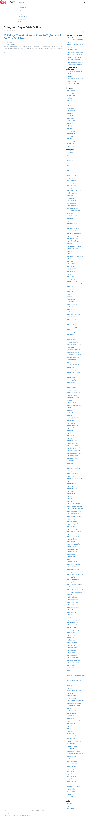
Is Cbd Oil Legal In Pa (72, 518)
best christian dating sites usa (74, 220)
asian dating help (72, 200)
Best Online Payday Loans (73, 235)
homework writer (71, 491)
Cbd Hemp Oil (71, 301)
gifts (69, 465)
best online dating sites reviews (74, 233)
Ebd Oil (69, 407)
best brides (70, 218)
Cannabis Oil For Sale (72, 279)
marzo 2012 (70, 123)
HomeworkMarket (72, 493)
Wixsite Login (71, 758)
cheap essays (71, 334)
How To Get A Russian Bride (74, 505)
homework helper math (73, 486)
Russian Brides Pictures (73, 657)
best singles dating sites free (74, 241)
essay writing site (72, 427)
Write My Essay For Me (72, 773)
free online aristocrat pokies (74, 450)
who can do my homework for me (75, 753)
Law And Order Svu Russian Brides (75, 528)
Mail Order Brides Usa (72, 551)
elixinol (69, 408)
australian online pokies (73, 215)
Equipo (19, 5)
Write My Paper (71, 778)
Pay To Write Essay (72, 612)
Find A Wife (70, 438)
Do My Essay (71, 404)
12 (68, 157)
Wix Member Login (72, 756)
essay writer (70, 415)
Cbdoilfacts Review (72, 319)
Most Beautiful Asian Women (74, 564)
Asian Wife (70, 213)
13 (68, 158)
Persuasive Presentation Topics (74, 619)
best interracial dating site (73, 228)
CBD (69, 294)
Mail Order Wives (71, 554)
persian (70, 614)
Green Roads (71, 471)
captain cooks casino (73, 281)
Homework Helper (72, 485)
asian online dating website (74, 210)
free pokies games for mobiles (74, 453)
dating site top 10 (72, 387)
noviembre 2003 (71, 141)
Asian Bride (70, 195)
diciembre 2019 (71, 90)
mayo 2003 (70, 145)
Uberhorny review (71, 716)
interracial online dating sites (74, 516)
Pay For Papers (71, 605)
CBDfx (69, 312)
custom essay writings (73, 374)
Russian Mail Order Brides (73, 662)
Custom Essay (71, 367)
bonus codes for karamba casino (75, 256)
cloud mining (71, 346)
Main (69, 557)
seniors (69, 670)
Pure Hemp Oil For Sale (73, 634)
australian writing (72, 216)
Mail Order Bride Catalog (73, 543)
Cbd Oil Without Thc (72, 304)
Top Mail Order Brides (72, 702)
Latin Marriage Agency (73, 523)
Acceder (70, 803)
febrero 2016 (70, 116)
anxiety (69, 187)
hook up (70, 495)
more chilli (70, 562)
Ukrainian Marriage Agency (74, 720)
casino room (71, 291)
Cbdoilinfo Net (71, 321)
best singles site (71, 243)
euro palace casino (72, 432)
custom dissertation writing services (76, 365)
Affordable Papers (72, 180)
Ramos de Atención (22, 7)
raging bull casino (72, 639)
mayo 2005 (70, 138)
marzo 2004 (70, 140)
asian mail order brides (73, 208)
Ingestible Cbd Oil (72, 509)
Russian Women (71, 665)
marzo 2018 (70, 113)
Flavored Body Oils (72, 442)
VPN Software (71, 733)
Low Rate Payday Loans (73, 538)
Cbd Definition (71, 296)
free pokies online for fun (73, 455)
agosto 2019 (71, 97)
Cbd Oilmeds (71, 306)
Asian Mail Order (71, 207)
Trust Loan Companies (73, 710)
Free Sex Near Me (71, 456)
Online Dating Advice (72, 577)
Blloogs (70, 251)
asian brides (71, 197)
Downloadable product (77, 84)
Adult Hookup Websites (73, 178)
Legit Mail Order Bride (72, 529)
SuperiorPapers (71, 692)
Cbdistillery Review (72, 316)
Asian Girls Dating (72, 205)
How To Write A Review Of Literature (75, 508)
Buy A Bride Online (11, 44)
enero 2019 (70, 107)
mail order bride (71, 541)
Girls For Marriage (72, 466)
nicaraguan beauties (72, 567)
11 (68, 155)
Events (69, 433)
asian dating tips (72, 203)
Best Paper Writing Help (73, 238)
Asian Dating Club (72, 198)
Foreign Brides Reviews (73, 443)
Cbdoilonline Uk (71, 324)
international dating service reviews (75, 513)
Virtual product (76, 83)
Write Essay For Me (72, 764)
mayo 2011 (70, 128)
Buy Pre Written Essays (73, 274)
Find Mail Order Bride (72, 440)
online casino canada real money (75, 574)
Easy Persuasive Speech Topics (74, 405)
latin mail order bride (72, 521)
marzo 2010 (70, 136)
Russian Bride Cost (72, 650)
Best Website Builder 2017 (73, 245)
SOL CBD (70, 685)
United (69, 728)
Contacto (20, 9)
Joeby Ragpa (71, 71)
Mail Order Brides (71, 548)
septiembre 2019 (71, 95)
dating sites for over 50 (73, 390)
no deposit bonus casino (73, 569)
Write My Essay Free (72, 776)
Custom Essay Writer (72, 370)
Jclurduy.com (15, 815)
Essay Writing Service (72, 423)
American (70, 182)
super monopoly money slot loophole (76, 690)
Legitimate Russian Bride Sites (74, 531)
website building (71, 736)
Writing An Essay (71, 789)
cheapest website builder (73, 337)
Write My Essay (71, 771)
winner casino (71, 755)
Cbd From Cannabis (72, 298)
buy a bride (70, 261)
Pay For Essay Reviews (73, 602)
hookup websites (71, 500)
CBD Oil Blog (71, 303)
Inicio (19, 0)
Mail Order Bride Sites (72, 546)
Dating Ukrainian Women (73, 397)
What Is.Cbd (71, 748)
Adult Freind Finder (72, 175)
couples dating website (73, 360)
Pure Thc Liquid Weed (72, 635)
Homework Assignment (73, 483)
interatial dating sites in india (74, 511)
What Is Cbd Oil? (71, 743)
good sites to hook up (72, 470)
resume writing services (73, 649)
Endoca (70, 410)
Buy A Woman (71, 264)
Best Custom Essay (72, 221)
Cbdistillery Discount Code (74, 314)
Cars (69, 284)
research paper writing (73, 647)
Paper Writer (70, 594)
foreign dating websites (73, 445)
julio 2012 (70, 121)
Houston (70, 501)
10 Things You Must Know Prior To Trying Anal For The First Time (32, 37)
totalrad (70, 708)
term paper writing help (73, 695)
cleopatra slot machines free (74, 344)
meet (69, 559)
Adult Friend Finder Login (73, 177)
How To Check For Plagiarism (74, 503)
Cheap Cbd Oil (71, 332)
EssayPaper (70, 428)
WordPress (70, 759)
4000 (69, 167)
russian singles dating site (74, 663)
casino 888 (70, 286)
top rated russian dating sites (74, 703)
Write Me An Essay (72, 769)
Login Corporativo (21, 10)
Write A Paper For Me (72, 761)
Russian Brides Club (72, 654)
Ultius (69, 721)
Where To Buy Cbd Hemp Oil (74, 751)
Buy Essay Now (71, 273)
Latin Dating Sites (72, 519)
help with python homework (74, 476)
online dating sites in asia (73, 579)
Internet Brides (71, 514)
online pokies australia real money (75, 587)
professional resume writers (74, 630)
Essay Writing (71, 422)
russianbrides (71, 667)
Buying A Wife (71, 276)
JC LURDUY (9, 41)
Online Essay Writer (72, 582)
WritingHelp (70, 796)
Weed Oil (70, 740)
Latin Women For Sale (72, 524)
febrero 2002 (71, 146)
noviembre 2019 (71, 92)
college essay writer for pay (74, 349)
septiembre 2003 (71, 143)
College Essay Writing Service (74, 351)
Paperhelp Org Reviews (73, 599)
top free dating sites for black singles (76, 700)
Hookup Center (71, 498)
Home (5, 30)
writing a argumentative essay (74, 786)
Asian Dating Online (72, 202)
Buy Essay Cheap (72, 271)
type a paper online (72, 713)
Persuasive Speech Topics (73, 622)
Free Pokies (70, 452)
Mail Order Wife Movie (72, 553)
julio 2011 (70, 125)
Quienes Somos (23, 4)
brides (69, 258)
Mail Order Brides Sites (73, 549)
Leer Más (5, 52)
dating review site (72, 384)
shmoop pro (71, 673)
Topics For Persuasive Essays (74, 706)
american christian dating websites (75, 183)
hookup (70, 496)
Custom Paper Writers (72, 375)
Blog (69, 253)
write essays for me (72, 768)
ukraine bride (71, 718)
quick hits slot (71, 637)
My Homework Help (72, 566)
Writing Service (71, 793)
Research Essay (71, 645)
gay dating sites (71, 460)
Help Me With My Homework (74, 475)
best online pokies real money (74, 236)
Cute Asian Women (72, 382)
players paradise (72, 627)
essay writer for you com (73, 417)
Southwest (70, 688)
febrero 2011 (70, 130)
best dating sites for (72, 223)
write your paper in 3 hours (73, 783)
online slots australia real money (75, 592)
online (69, 571)
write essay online (72, 766)
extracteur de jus (71, 435)
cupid (69, 362)
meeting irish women (72, 561)
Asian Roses (71, 211)
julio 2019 (70, 98)
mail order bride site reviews (74, 544)
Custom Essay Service (73, 369)
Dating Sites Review (72, 395)
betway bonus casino (73, 248)
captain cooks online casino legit (75, 283)
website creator (71, 738)
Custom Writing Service (73, 380)
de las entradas (72, 805)
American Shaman (72, 185)
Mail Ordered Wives (72, 556)
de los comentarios (73, 806)
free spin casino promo (73, 458)
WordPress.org (71, 808)
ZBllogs (70, 798)
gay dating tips (71, 461)
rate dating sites (71, 640)
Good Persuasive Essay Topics (74, 468)
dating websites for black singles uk (75, 399)
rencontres (70, 644)
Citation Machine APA (72, 341)
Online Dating (71, 576)
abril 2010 (70, 135)
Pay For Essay (71, 601)
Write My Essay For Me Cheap (74, 774)
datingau (70, 400)
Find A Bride (70, 437)
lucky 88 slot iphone (72, 539)
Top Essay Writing (72, 698)
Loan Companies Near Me (73, 534)
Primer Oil (70, 629)
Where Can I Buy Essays (73, 750)
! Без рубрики (70, 152)
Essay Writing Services (73, 425)
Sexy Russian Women (72, 672)
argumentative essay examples (75, 190)
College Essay (71, 347)
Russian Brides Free (72, 655)
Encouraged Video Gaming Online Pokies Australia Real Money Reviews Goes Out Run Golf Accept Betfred (76, 62)
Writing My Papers (72, 791)
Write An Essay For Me (72, 763)
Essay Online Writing (72, 413)
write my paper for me (72, 779)
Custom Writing (71, 377)
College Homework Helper (73, 352)
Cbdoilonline (71, 322)
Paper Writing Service (72, 597)
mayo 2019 (70, 102)
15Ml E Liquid (70, 160)
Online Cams (71, 572)
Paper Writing (71, 596)
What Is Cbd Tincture (72, 745)
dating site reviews (72, 385)
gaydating (70, 463)
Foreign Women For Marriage (74, 447)
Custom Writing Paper (73, 379)
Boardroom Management (73, 255)
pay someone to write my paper (75, 610)
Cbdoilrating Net (71, 326)
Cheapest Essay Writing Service (75, 336)
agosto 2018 (71, 112)
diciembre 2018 (71, 108)
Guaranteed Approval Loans (74, 473)
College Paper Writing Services (74, 354)
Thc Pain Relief (71, 697)
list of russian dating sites (73, 533)
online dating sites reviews (73, 581)
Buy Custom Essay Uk (72, 269)
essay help (70, 412)
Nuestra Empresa (21, 2)
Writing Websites (71, 794)
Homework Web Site (72, 490)
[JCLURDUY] (8, 2)
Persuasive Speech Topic (73, 620)
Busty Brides (71, 259)
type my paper (71, 715)
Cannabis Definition (72, 278)
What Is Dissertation (72, 746)
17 (68, 162)
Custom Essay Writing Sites (74, 372)
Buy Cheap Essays (72, 266)
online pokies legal (72, 591)
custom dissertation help (73, 364)
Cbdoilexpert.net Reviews (73, 317)
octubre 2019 (71, 93)
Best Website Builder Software (74, 246)
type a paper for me (72, 711)
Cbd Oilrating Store (72, 307)
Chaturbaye (70, 331)
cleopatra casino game (73, 342)
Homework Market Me (72, 488)
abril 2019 (70, 103)
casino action (71, 288)
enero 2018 (70, 115)
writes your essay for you (73, 784)
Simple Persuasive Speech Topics (75, 680)
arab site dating (71, 188)
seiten (69, 668)
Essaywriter (70, 430)
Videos (69, 730)
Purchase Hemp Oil (72, 632)
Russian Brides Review (73, 658)
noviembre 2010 (71, 133)
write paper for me (72, 781)
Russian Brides (71, 652)
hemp (69, 481)
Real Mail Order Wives (72, 642)
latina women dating (72, 526)
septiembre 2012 (71, 120)
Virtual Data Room (72, 731)
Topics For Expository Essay (74, 705)
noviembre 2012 (71, 118)
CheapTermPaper (72, 339)
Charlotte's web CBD (72, 327)
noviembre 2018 (71, 110)
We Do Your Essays (72, 735)
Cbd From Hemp (71, 299)
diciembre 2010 (71, 131)
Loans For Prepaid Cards (73, 536)
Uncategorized (71, 723)
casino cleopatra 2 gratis (73, 289)
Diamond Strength (72, 402)
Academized (71, 173)
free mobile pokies (72, 448)
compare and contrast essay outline (76, 356)
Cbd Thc (70, 311)
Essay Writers (71, 420)
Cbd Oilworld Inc (71, 309)
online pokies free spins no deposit (75, 589)
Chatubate (70, 329)
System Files (71, 693)
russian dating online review (74, 660)
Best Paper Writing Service (73, 240)
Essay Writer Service (72, 418)
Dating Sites (70, 389)
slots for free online (72, 683)
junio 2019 (70, 100)
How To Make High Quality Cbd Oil (75, 506)
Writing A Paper (71, 788)
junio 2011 (70, 126)
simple (69, 678)
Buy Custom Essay (72, 268)
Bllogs (69, 250)
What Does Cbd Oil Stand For (74, 741)
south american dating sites (74, 687)
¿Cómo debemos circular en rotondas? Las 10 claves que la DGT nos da (75, 80)
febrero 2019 (70, 105)
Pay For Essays (71, 604)
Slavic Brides (71, 682)
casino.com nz (71, 293)
